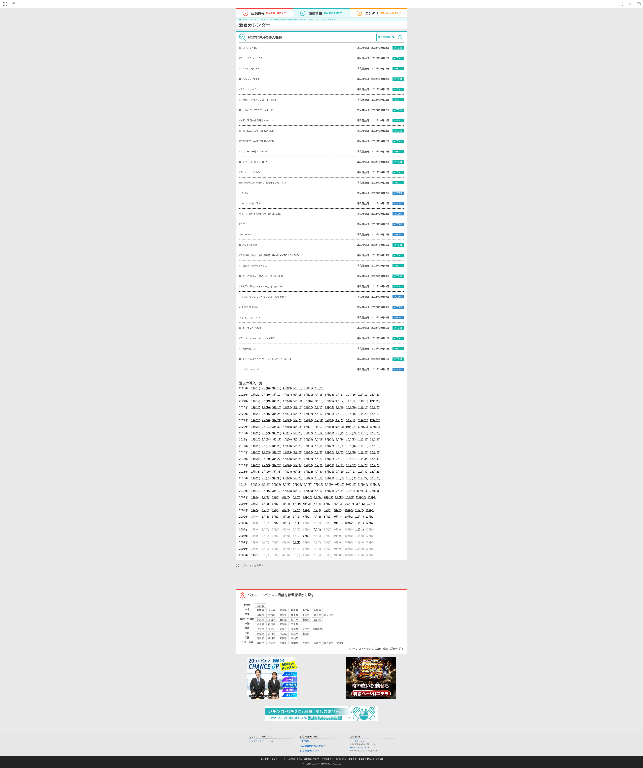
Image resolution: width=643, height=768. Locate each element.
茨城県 (260, 615)
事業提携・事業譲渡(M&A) (360, 759)
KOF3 (242, 224)
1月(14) (255, 407)
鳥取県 (260, 633)
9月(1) (338, 523)
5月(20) (297, 420)
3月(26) (276, 433)
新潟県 (260, 619)
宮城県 (283, 610)
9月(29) (340, 471)
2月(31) (266, 478)
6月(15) (308, 388)
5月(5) (296, 516)
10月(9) (349, 497)
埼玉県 (294, 615)
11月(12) (360, 503)
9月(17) (340, 394)
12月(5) (370, 510)
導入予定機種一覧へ (387, 37)
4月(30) (287, 446)
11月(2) (359, 510)
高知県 (294, 638)
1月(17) (255, 401)
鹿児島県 (328, 643)
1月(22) (255, 394)
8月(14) (329, 407)
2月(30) (266, 459)
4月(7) (286, 497)
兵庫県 (294, 629)
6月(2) (307, 503)
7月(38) (318, 446)
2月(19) (266, 394)
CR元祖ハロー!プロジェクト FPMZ (257, 99)
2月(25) (266, 471)
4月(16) (287, 426)
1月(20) (255, 439)
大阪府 (283, 629)
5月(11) (297, 401)
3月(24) (276, 414)
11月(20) (363, 426)
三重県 (294, 624)
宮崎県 (317, 643)
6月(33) (308, 465)
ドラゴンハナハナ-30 (250, 317)
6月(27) (308, 484)
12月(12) (375, 426)
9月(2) (338, 510)
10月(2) (349, 516)
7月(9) (317, 510)
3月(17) (276, 439)
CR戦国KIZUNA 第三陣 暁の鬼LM (256, 130)
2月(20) (266, 420)
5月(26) (297, 459)
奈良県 (305, 629)
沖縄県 (340, 643)
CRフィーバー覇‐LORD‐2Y (253, 162)
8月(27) (329, 446)
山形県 (305, 610)
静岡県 (271, 624)
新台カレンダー (306, 19)
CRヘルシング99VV (249, 172)
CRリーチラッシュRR (250, 58)
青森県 (260, 610)
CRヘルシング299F (249, 79)
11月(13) (363, 446)
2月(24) (266, 439)
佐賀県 (271, 643)
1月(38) (255, 471)
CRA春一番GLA (247, 348)
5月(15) (297, 426)
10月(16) (351, 394)
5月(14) (297, 414)
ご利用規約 (305, 741)
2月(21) (266, 426)
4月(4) (286, 503)
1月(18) (255, 388)
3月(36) (276, 478)
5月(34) (297, 465)
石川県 (283, 619)
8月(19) (329, 414)
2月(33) (266, 452)
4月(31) (287, 433)
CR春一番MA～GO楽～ (251, 328)
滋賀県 (260, 629)
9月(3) (338, 516)
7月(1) (317, 529)
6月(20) (308, 420)
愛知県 (283, 624)
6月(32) (308, 459)
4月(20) (287, 401)
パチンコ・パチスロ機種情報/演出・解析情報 (278, 19)
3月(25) (276, 401)
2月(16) (266, 388)
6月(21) (308, 394)
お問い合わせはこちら (310, 750)
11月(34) (363, 459)
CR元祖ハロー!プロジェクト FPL (256, 110)
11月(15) (361, 497)
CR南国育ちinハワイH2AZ (253, 265)
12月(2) (370, 516)
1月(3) (255, 503)
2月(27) (266, 446)
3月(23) (276, 484)
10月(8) (350, 490)
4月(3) (286, 510)
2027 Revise (245, 234)
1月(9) (255, 497)
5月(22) (297, 452)
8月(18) (329, 394)
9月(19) (340, 433)
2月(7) (265, 510)
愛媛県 (283, 638)
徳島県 (260, 638)
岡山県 (283, 633)
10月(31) (351, 459)
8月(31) (329, 433)
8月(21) (329, 478)
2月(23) (266, 433)
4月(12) (287, 407)
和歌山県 (317, 629)
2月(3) (265, 516)
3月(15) (276, 407)
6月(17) (308, 407)
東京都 (317, 615)
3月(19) (276, 388)
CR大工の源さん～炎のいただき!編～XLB (261, 276)
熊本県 (294, 643)
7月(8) (317, 503)
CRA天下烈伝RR (248, 245)
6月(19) (308, 490)
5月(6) (296, 497)
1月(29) (255, 414)
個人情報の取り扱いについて (313, 746)
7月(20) (318, 388)
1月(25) (255, 420)
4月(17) (287, 394)
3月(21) (276, 420)
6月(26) (308, 439)
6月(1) (307, 426)
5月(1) (296, 523)
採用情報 (379, 759)
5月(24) (297, 471)
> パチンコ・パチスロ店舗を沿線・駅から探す (376, 648)
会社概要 (265, 759)
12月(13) (375, 446)
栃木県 (271, 615)
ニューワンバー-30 (249, 369)
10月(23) (351, 433)
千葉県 (305, 615)
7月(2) (317, 516)
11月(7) (359, 516)
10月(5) (349, 510)
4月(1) (286, 523)
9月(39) (340, 446)
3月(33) (276, 471)
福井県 (294, 619)
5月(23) (297, 484)
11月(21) (363, 452)
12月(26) (375, 420)
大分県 (305, 643)
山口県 (305, 633)
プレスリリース (278, 759)
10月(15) (351, 414)
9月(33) (340, 452)
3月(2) (275, 516)
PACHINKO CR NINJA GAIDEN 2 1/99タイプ (262, 182)
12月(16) (373, 490)
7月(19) (318, 439)
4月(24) (287, 465)
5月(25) (297, 433)
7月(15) (318, 407)
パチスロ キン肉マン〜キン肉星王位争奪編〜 (263, 296)
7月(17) (318, 414)
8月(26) (329, 471)
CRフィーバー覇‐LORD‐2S (253, 151)
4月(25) (286, 484)
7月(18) (318, 394)
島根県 (271, 633)
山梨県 (305, 619)
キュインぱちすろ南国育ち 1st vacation (260, 213)
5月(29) (297, 478)
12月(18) (375, 414)
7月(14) (318, 497)
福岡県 (260, 643)
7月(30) (318, 471)
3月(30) (276, 426)
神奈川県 (328, 615)
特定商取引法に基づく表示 (334, 759)
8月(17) (328, 497)
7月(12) (318, 426)
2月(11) (266, 503)
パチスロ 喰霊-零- (248, 307)
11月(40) (363, 484)
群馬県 (283, 615)
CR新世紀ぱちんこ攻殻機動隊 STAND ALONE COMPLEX (269, 255)
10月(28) (351, 484)
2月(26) (265, 484)
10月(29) (351, 452)
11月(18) (363, 407)
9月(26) (340, 439)
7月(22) (318, 452)
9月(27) (340, 459)
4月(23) (287, 420)
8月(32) (329, 459)
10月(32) (351, 465)
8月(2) (327, 503)
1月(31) (255, 484)
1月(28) (255, 446)
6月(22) (308, 452)
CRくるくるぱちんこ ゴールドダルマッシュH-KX (265, 359)
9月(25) (339, 420)
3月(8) (275, 510)
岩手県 (271, 610)
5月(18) (297, 394)
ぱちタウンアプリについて (261, 741)
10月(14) (351, 426)
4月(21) (287, 414)
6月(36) (308, 446)
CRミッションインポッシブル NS (256, 338)
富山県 (271, 619)
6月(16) (308, 401)
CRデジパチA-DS (248, 48)
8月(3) (327, 510)
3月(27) (276, 459)
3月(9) (275, 503)
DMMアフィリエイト (359, 747)
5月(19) (297, 439)
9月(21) (340, 414)
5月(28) (297, 446)
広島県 (294, 633)
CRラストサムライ (249, 89)
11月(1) (359, 523)
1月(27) (255, 459)
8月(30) (329, 439)
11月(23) (363, 420)
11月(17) (363, 394)
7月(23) (318, 459)
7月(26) (318, 465)
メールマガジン (357, 741)
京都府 (271, 629)
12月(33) (375, 459)
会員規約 (292, 759)
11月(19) (363, 401)
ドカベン (243, 193)
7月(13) (318, 490)
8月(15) (329, 401)
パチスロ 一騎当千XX (250, 203)
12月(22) (375, 452)
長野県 (317, 619)
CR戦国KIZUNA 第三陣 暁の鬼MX (256, 141)
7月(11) (318, 420)
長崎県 (283, 643)
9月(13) (338, 503)
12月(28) (375, 465)
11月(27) (363, 478)
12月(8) (372, 497)
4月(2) (286, 516)
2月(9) (265, 497)
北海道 (260, 605)
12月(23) (375, 407)
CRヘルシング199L (249, 68)
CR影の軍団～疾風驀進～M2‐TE (256, 120)
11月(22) (363, 414)
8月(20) (329, 484)
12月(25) (375, 401)
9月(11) (339, 426)
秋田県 (294, 610)
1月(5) (255, 510)
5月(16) (297, 388)
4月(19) (287, 388)
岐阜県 (260, 624)
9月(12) (339, 497)
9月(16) (340, 407)
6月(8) (306, 510)
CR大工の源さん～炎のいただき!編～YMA (261, 286)
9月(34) (340, 490)
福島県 (317, 610)
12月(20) (375, 394)
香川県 (271, 638)
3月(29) (276, 446)
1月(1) (255, 555)
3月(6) (275, 497)
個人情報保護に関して (309, 759)
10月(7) (349, 503)
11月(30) (363, 471)
